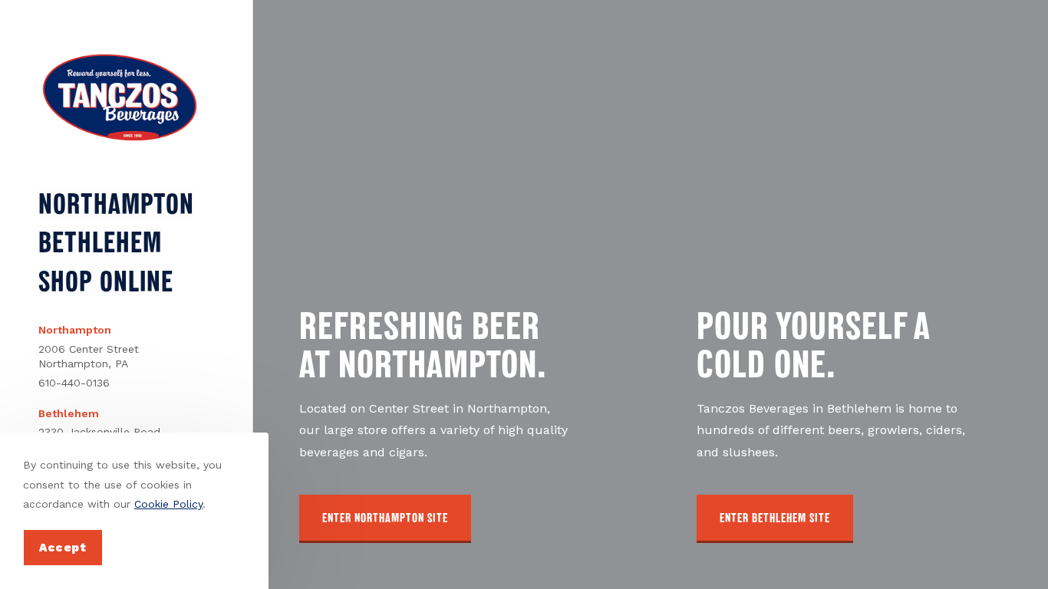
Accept (63, 547)
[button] (385, 519)
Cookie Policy (168, 504)
